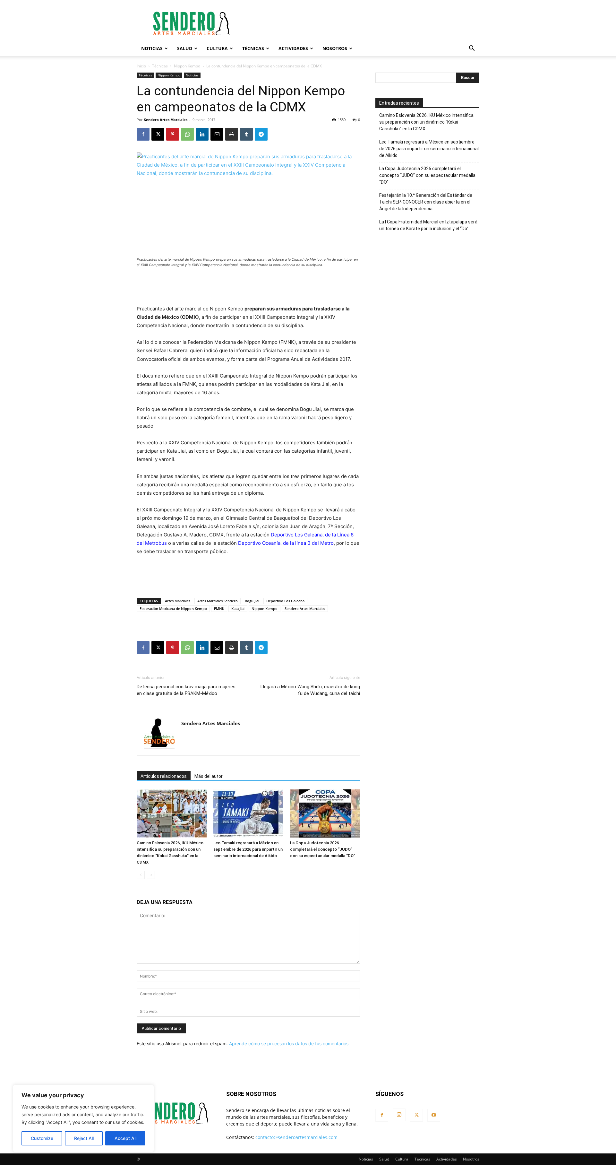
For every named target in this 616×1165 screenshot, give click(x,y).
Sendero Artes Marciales (165, 119)
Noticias (152, 48)
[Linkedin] (202, 134)
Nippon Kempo (187, 66)
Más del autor (208, 776)
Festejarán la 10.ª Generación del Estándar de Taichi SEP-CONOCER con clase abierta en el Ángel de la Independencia (425, 202)
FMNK (219, 608)
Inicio (141, 66)
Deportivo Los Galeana (285, 600)
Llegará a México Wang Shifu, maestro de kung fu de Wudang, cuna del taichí (310, 690)
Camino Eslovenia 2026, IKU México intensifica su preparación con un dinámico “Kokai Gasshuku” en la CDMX (426, 122)
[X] (157, 134)
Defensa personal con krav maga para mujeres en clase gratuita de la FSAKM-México (186, 690)
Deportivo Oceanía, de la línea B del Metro (286, 543)
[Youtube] (433, 1115)
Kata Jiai (237, 608)
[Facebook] (143, 134)
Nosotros (334, 48)
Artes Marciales (177, 600)
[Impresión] (231, 134)
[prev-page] (141, 875)
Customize (42, 1138)
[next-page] (151, 875)
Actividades (293, 48)
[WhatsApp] (187, 134)
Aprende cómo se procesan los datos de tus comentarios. (289, 1043)
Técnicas (253, 48)
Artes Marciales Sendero (217, 600)
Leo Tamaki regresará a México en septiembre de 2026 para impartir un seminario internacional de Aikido (248, 849)
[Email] (216, 134)
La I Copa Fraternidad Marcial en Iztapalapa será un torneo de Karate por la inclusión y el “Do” (428, 225)
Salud (184, 48)
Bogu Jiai (252, 600)
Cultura (217, 48)
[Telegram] (261, 134)
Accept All (125, 1138)
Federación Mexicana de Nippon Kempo (173, 608)
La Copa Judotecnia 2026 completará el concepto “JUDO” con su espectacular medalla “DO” (322, 849)
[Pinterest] (172, 134)
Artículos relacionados (164, 776)
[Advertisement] (362, 23)
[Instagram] (399, 1114)
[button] (471, 49)
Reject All (84, 1138)
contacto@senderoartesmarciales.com (296, 1137)
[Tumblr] (246, 134)
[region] (83, 1118)
